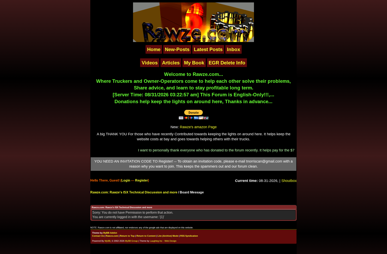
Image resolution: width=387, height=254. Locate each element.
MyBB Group (131, 241)
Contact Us (98, 236)
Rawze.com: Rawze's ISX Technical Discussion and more (133, 192)
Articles (171, 62)
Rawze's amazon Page (198, 127)
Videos (150, 62)
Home (153, 49)
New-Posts (177, 49)
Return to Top (127, 236)
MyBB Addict (110, 233)
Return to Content (146, 236)
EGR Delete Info (227, 62)
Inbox (233, 49)
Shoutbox (289, 181)
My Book (194, 62)
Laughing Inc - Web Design (163, 241)
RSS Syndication (189, 236)
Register (141, 180)
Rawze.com (112, 236)
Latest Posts (208, 49)
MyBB (107, 241)
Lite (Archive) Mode (168, 236)
